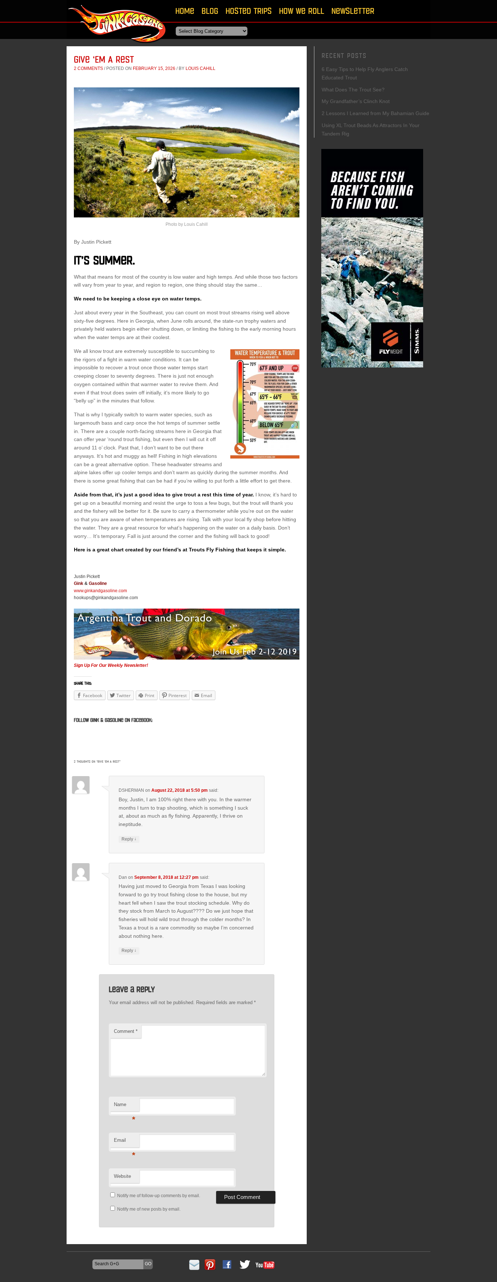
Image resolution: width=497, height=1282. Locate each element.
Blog (210, 11)
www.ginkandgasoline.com (100, 590)
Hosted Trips (249, 11)
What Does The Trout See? (353, 90)
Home (184, 11)
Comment (126, 1031)
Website (122, 1176)
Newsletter (352, 11)
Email (124, 1142)
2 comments (88, 68)
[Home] (117, 45)
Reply (129, 839)
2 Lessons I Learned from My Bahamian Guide (375, 113)
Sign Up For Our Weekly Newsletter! (111, 665)
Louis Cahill (200, 68)
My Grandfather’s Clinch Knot (356, 101)
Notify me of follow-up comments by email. (158, 1195)
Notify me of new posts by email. (148, 1209)
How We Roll (301, 11)
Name (124, 1107)
